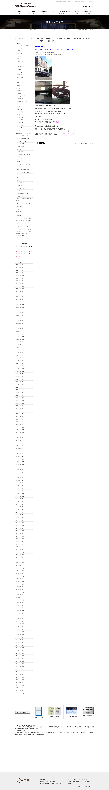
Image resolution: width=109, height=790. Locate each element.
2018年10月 (19, 464)
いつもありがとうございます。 (23, 226)
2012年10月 (19, 634)
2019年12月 (19, 427)
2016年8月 (18, 533)
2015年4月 (18, 570)
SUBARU (19, 122)
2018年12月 (19, 459)
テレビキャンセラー (21, 169)
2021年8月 (18, 376)
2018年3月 (18, 483)
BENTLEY (19, 58)
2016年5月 (18, 541)
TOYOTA (18, 125)
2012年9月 (18, 637)
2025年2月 (18, 283)
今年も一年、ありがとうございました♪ (24, 238)
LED (17, 180)
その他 (17, 211)
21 (29, 253)
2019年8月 (18, 437)
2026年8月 (18, 265)
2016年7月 (18, 536)
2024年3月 (18, 299)
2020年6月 (18, 413)
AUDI (18, 53)
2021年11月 (19, 368)
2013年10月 (19, 610)
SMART (18, 50)
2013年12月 (19, 605)
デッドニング (20, 141)
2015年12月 (19, 554)
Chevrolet (19, 69)
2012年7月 (18, 642)
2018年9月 (18, 467)
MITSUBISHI (19, 104)
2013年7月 (18, 616)
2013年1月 (18, 629)
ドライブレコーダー (21, 172)
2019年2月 (18, 453)
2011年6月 (18, 677)
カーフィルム (20, 191)
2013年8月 (18, 613)
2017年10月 (19, 496)
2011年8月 (18, 671)
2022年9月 (18, 342)
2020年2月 (18, 421)
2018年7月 (18, 472)
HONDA (18, 82)
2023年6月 (18, 318)
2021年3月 (18, 389)
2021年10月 (19, 371)
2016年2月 (18, 549)
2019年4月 (18, 448)
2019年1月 (18, 456)
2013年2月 (18, 626)
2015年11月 (19, 557)
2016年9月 (18, 530)
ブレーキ (19, 185)
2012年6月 (18, 645)
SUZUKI (18, 120)
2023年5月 (18, 320)
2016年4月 (18, 544)
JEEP (18, 88)
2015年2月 (18, 576)
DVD (18, 161)
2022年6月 (18, 350)
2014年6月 (18, 592)
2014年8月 (18, 589)
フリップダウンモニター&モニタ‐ (23, 155)
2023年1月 (18, 331)
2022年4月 (18, 355)
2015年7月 (18, 562)
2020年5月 (18, 416)
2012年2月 (18, 655)
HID (17, 177)
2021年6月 (18, 382)
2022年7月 (18, 347)
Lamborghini (20, 96)
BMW (18, 56)
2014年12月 (19, 581)
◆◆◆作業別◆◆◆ (21, 133)
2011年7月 (18, 674)
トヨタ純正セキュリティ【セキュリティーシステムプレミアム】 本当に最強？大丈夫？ (24, 233)
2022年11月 (19, 336)
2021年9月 (18, 374)
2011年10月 (19, 666)
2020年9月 (18, 406)
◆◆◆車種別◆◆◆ (21, 46)
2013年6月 (18, 618)
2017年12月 (19, 491)
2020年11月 (19, 400)
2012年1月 (18, 658)
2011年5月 (18, 679)
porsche (18, 114)
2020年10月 (19, 403)
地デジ (18, 159)
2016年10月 (19, 528)
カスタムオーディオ (21, 138)
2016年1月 (18, 552)
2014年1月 (18, 602)
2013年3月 (18, 624)
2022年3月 (18, 358)
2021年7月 (18, 379)
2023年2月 (18, 328)
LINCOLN (19, 98)
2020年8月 (18, 408)
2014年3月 (18, 600)
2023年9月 (18, 310)
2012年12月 (19, 632)
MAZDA (18, 112)
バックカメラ (20, 149)
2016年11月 (19, 525)
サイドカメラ (20, 152)
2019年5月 (18, 445)
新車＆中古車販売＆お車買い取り (23, 199)
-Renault (19, 117)
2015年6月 (18, 565)
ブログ (17, 206)
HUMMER (19, 85)
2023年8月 (18, 312)
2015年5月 (18, 568)
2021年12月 (19, 366)
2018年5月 (18, 477)
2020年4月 (18, 419)
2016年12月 (19, 523)
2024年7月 (18, 291)
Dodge (18, 72)
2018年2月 (18, 485)
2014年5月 (18, 594)
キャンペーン (19, 209)
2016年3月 (18, 546)
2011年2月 (18, 687)
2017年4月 (18, 512)
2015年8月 (18, 560)
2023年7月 (18, 315)
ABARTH (19, 48)
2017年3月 (18, 515)
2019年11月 (19, 429)
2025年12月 (19, 275)
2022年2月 (18, 360)
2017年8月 (18, 501)
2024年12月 (19, 286)
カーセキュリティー (21, 136)
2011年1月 (18, 690)
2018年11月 (19, 461)
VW (17, 130)
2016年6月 (18, 538)
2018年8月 (18, 469)
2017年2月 (18, 517)
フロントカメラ (20, 146)
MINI (18, 109)
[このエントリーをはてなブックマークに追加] (37, 143)
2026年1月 (18, 272)
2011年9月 (18, 669)
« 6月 (19, 258)
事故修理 (19, 196)
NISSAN (18, 77)
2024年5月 (18, 294)
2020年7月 (18, 411)
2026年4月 (18, 270)
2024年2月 (18, 302)
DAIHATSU (19, 74)
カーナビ (19, 144)
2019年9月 (18, 435)
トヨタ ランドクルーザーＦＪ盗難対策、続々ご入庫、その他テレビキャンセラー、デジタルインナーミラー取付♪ (24, 221)
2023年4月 (18, 323)
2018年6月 (18, 475)
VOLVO (18, 128)
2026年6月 (18, 267)
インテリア (19, 183)
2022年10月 (19, 339)
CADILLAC (19, 64)
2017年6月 (18, 507)
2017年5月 (18, 509)
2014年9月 (18, 586)
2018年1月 (18, 488)
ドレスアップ (20, 175)
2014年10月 (19, 584)
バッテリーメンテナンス (22, 203)
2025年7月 (18, 280)
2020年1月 (18, 424)
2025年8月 (18, 278)
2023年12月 (19, 304)
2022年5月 (18, 352)
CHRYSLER (19, 66)
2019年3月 (18, 451)
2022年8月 (18, 344)
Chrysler (19, 61)
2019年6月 (18, 443)
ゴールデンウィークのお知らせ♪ (23, 229)
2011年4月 (18, 682)
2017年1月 (18, 520)
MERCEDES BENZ (21, 101)
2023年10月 (19, 307)
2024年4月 (18, 296)
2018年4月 (18, 480)
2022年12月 (19, 334)
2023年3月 (18, 326)
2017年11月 (19, 493)
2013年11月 (19, 608)
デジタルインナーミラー (22, 164)
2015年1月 (18, 578)
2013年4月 (18, 621)
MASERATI (19, 106)
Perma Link (90, 143)
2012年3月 (18, 653)
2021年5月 (18, 384)
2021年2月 (18, 392)
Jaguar (18, 90)
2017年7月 (18, 504)
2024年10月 (19, 288)
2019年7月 (18, 440)
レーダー (19, 167)
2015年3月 (18, 573)
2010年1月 (18, 693)
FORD (18, 80)
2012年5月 (18, 648)
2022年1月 (18, 363)
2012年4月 (18, 650)
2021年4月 (18, 387)
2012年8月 (18, 640)
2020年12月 (19, 398)
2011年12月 (19, 661)
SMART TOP (19, 188)
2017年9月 (18, 499)
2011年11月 (19, 664)
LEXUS (18, 93)
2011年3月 (18, 685)
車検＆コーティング (21, 193)
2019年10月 (19, 432)
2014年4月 (18, 597)
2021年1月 (18, 395)
